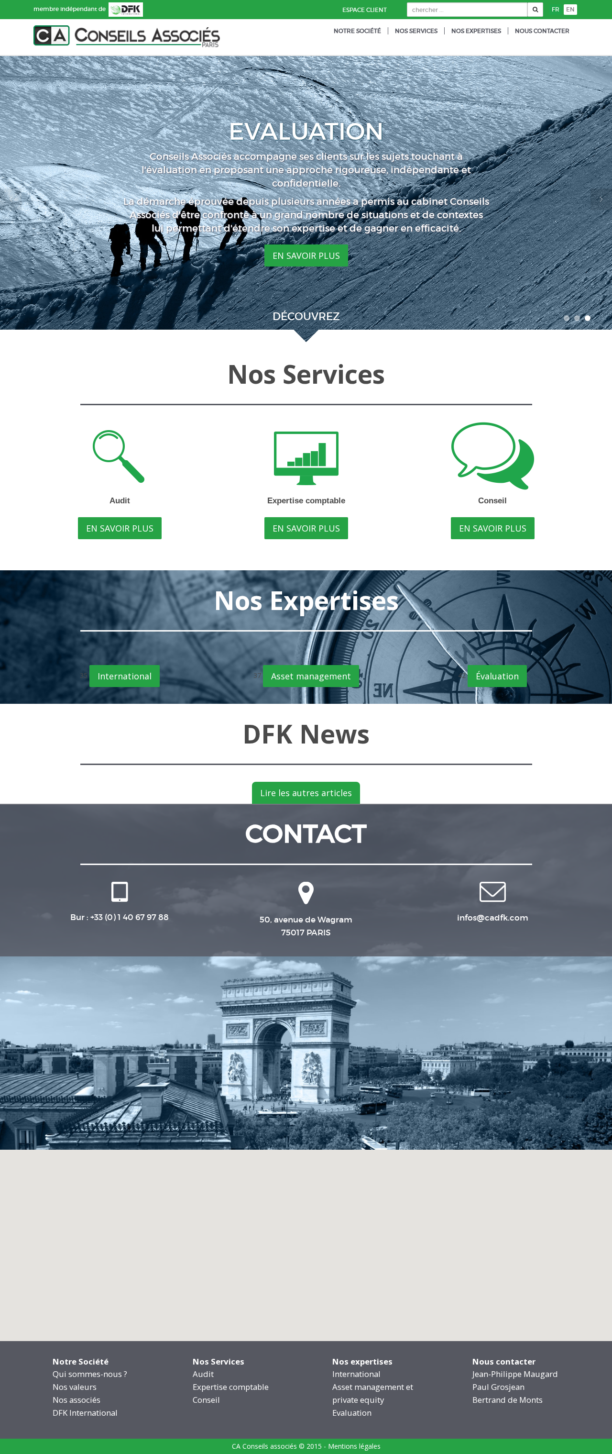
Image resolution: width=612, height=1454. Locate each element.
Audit (203, 1373)
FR (555, 9)
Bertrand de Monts (507, 1399)
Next (601, 199)
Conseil (206, 1399)
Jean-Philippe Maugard (515, 1373)
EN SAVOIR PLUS (306, 239)
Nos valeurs (75, 1386)
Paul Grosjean (498, 1386)
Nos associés (76, 1399)
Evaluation (352, 1412)
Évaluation (497, 676)
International (125, 676)
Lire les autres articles (306, 793)
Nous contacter (542, 30)
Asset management (311, 676)
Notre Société (357, 30)
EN (570, 9)
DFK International (85, 1412)
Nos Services (416, 30)
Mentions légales (354, 1446)
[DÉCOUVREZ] (306, 338)
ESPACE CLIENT (364, 9)
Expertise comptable (231, 1386)
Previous (11, 199)
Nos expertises (476, 30)
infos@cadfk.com (492, 918)
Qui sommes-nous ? (90, 1373)
